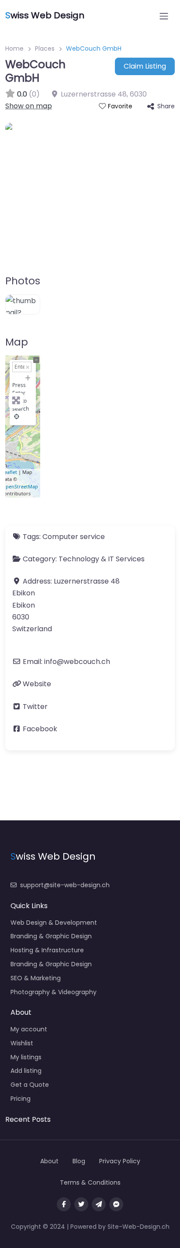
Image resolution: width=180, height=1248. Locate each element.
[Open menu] (164, 16)
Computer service (73, 537)
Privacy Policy (119, 1161)
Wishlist (21, 1043)
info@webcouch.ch (77, 662)
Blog (79, 1161)
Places (45, 48)
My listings (26, 1057)
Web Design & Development (53, 922)
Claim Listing (145, 66)
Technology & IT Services (102, 559)
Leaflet (9, 472)
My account (28, 1029)
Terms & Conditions (90, 1182)
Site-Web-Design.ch (138, 1226)
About (49, 1161)
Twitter (35, 707)
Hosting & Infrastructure (47, 950)
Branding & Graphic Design (51, 936)
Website (37, 684)
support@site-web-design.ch (65, 885)
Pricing (20, 1098)
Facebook (40, 729)
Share (166, 106)
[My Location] (16, 416)
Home (14, 48)
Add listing (26, 1070)
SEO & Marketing (35, 978)
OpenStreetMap (20, 486)
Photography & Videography (53, 992)
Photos (22, 281)
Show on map (28, 106)
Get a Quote (29, 1084)
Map (16, 342)
